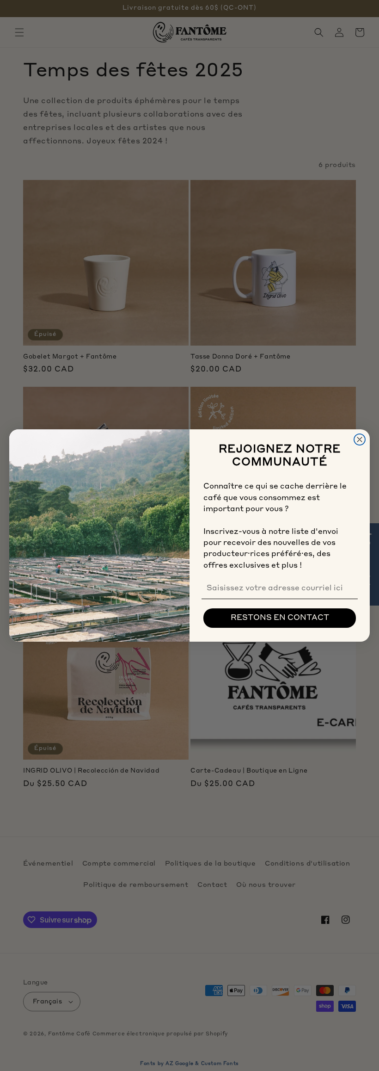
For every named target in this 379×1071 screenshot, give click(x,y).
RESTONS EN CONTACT (280, 618)
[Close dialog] (359, 439)
